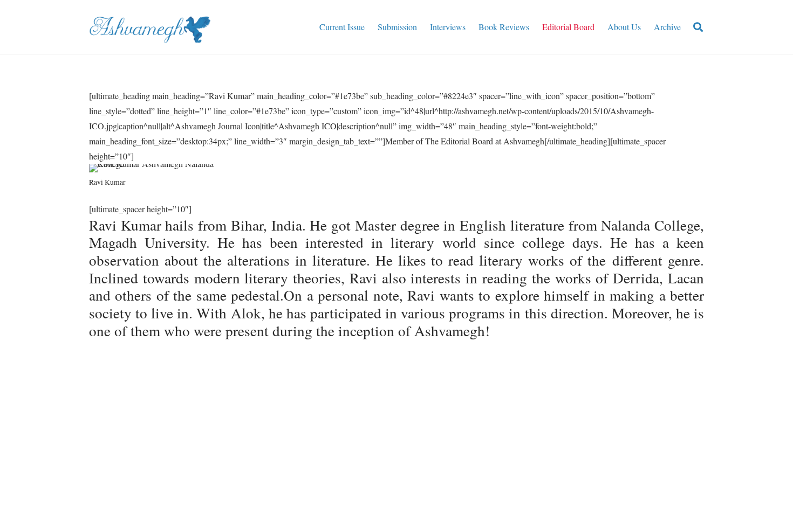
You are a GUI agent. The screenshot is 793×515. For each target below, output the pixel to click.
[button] (698, 27)
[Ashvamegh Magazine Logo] (149, 27)
